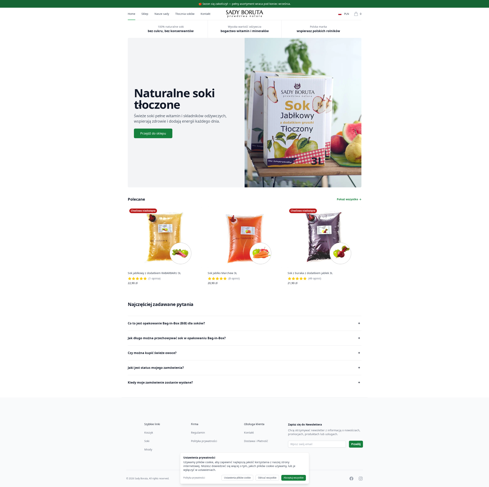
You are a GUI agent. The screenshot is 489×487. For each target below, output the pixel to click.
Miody (148, 449)
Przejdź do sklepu (153, 133)
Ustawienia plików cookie (237, 477)
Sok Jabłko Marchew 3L (222, 273)
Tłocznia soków (184, 14)
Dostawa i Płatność (256, 441)
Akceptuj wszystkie (294, 477)
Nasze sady (161, 14)
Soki (146, 441)
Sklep (144, 14)
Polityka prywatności (204, 441)
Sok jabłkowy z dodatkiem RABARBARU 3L (154, 273)
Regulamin (198, 432)
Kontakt (205, 14)
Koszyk (148, 432)
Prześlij (356, 444)
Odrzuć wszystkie (267, 477)
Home (131, 14)
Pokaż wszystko (349, 199)
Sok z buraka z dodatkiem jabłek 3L (310, 273)
